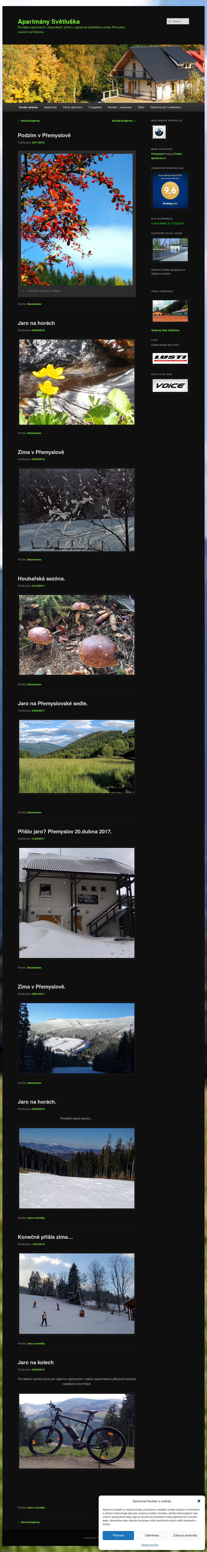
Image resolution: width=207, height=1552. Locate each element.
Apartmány (50, 107)
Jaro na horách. (37, 1101)
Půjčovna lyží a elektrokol (166, 107)
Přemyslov (157, 154)
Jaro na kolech (36, 1362)
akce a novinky (36, 1218)
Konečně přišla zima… (45, 1236)
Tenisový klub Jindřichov (165, 330)
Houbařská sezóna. (41, 578)
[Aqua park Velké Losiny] (170, 261)
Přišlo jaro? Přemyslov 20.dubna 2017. (65, 831)
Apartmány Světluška (49, 21)
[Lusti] (170, 364)
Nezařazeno (34, 304)
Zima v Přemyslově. (41, 986)
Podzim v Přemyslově (44, 135)
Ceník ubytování (72, 107)
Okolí (141, 107)
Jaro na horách (36, 323)
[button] (199, 1501)
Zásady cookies (149, 1544)
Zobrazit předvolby (185, 1535)
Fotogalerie (95, 107)
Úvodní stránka (28, 107)
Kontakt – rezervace (120, 107)
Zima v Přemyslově (41, 452)
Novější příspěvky (124, 120)
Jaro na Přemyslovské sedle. (53, 703)
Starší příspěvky (29, 120)
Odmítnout (152, 1535)
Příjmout (118, 1535)
